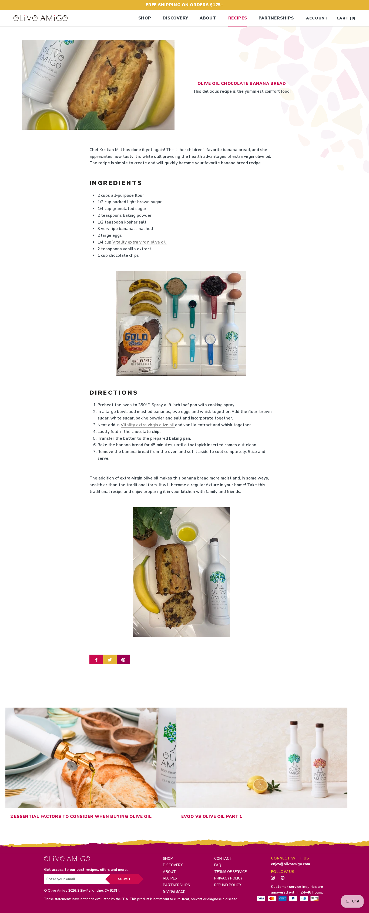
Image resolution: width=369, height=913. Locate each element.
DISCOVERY (173, 865)
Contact (223, 858)
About (208, 18)
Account (317, 18)
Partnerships (276, 18)
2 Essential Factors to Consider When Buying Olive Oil (81, 816)
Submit (124, 879)
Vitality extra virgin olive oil (139, 242)
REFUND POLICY (227, 885)
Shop (144, 18)
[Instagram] (273, 877)
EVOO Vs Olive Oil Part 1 (211, 816)
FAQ (217, 865)
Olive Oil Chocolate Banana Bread (241, 83)
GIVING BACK (174, 891)
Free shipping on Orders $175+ (184, 5)
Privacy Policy (228, 878)
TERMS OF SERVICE (230, 871)
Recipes (237, 18)
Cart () (346, 18)
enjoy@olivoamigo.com (290, 864)
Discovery (175, 18)
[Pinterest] (283, 877)
